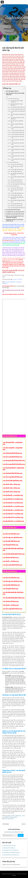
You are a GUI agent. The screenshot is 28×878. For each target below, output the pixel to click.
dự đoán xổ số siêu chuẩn (10, 817)
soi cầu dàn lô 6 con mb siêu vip (10, 850)
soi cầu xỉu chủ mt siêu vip (9, 845)
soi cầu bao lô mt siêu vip (8, 848)
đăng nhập (12, 832)
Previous (6, 824)
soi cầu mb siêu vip (9, 818)
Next (23, 824)
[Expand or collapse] (24, 88)
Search (21, 835)
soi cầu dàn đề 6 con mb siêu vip (10, 855)
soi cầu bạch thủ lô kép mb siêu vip (11, 852)
